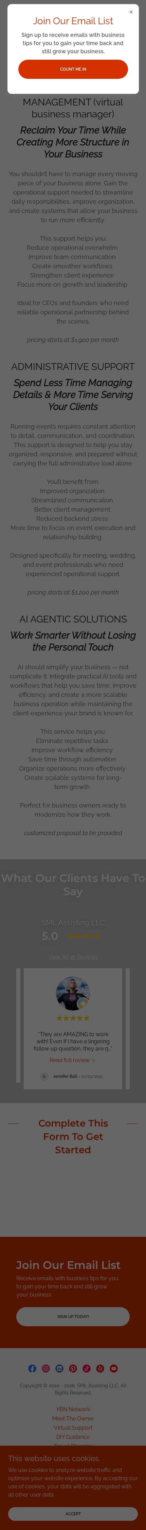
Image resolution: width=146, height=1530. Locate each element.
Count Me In (73, 69)
